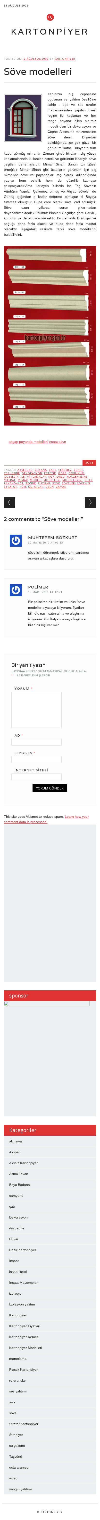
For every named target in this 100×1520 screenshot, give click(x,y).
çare (52, 470)
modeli (36, 480)
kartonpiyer (64, 58)
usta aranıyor (19, 1467)
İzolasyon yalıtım (22, 1304)
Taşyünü (15, 1456)
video (13, 1478)
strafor (10, 486)
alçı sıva (15, 1141)
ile (22, 476)
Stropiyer (16, 1435)
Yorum (23, 688)
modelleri (51, 480)
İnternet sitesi (31, 770)
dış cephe (16, 1228)
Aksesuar (25, 470)
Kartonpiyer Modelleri (25, 1348)
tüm (22, 486)
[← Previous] (9, 502)
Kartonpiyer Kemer (23, 1337)
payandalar (14, 483)
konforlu (56, 476)
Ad (19, 735)
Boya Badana (19, 1185)
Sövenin (83, 483)
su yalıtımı (17, 1446)
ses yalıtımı (18, 1391)
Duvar (13, 1239)
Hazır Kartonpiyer (22, 1250)
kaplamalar (36, 476)
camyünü (16, 1195)
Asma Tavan (18, 1174)
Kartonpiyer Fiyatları (24, 1326)
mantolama (17, 1359)
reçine (30, 483)
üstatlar (35, 486)
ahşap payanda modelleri (28, 442)
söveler (68, 483)
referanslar (17, 1380)
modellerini (72, 480)
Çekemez (65, 470)
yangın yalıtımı (20, 1489)
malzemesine (77, 476)
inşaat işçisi (18, 1272)
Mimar (23, 480)
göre (62, 473)
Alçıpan (15, 1152)
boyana (40, 470)
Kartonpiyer (50, 31)
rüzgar (44, 483)
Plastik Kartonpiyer (23, 1369)
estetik (50, 473)
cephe (78, 470)
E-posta (25, 753)
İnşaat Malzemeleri (23, 1282)
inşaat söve (57, 442)
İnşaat (14, 1261)
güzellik (11, 476)
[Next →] (90, 502)
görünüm (76, 473)
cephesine (12, 473)
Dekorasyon (32, 473)
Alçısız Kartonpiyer (23, 1163)
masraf (10, 480)
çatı (12, 1206)
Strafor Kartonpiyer (23, 1424)
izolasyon (16, 1293)
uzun (49, 486)
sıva (12, 1402)
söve (89, 462)
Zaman (61, 486)
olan (88, 480)
